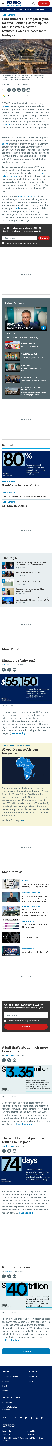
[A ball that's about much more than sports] (26, 1079)
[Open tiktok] (42, 1417)
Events (5, 1386)
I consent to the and (22, 243)
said (17, 208)
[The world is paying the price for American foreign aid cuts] (12, 356)
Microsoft (26, 745)
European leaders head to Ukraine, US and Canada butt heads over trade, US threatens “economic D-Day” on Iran (32, 600)
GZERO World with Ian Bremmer (31, 388)
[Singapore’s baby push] (26, 689)
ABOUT (6, 1371)
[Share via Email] (28, 90)
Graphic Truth (28, 921)
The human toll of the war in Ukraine (33, 381)
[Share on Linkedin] (19, 90)
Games (25, 881)
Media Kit (5, 1381)
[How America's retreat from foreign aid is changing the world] (12, 390)
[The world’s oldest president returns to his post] (26, 1170)
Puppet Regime (28, 343)
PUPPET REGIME (40, 9)
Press (31, 1381)
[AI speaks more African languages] (26, 770)
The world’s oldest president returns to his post (23, 1140)
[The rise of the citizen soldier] (8, 574)
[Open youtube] (20, 1417)
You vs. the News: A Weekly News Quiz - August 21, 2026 (35, 885)
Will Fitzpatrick (9, 1055)
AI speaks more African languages (20, 751)
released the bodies (27, 196)
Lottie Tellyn (8, 1271)
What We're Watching (31, 893)
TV (14, 9)
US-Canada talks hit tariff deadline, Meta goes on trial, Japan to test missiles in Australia (36, 914)
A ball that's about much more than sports (25, 1049)
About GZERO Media (31, 937)
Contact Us (33, 1376)
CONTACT (34, 1371)
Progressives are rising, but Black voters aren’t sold (30, 590)
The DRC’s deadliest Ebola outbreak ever (24, 496)
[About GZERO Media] (11, 937)
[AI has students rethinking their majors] (11, 924)
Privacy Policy (21, 243)
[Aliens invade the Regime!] (11, 950)
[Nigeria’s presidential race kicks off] (26, 464)
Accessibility (31, 1431)
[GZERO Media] (19, 3)
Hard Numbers (8, 15)
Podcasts (28, 9)
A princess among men (14, 505)
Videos (20, 9)
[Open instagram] (36, 1417)
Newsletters (6, 9)
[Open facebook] (31, 1417)
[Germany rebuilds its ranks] (8, 582)
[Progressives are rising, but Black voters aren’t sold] (8, 591)
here (22, 820)
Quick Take (10, 334)
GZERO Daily (7, 1402)
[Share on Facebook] (9, 90)
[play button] (26, 319)
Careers (5, 1391)
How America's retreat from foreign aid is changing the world (33, 394)
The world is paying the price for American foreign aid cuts (32, 358)
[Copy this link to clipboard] (24, 90)
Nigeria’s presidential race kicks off (21, 485)
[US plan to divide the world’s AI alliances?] (12, 367)
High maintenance (16, 1267)
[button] (44, 3)
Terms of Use (34, 243)
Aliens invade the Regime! (35, 952)
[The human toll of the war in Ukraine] (12, 378)
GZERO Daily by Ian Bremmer (9, 1408)
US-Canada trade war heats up (21, 337)
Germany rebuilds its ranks (28, 581)
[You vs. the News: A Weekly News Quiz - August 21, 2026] (11, 883)
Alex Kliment (8, 85)
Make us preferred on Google (17, 96)
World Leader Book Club (29, 347)
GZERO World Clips (30, 354)
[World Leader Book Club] (12, 345)
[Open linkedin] (26, 1417)
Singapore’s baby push (19, 660)
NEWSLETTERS (11, 1397)
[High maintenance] (26, 1295)
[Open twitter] (15, 1417)
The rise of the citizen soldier (28, 572)
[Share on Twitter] (14, 90)
